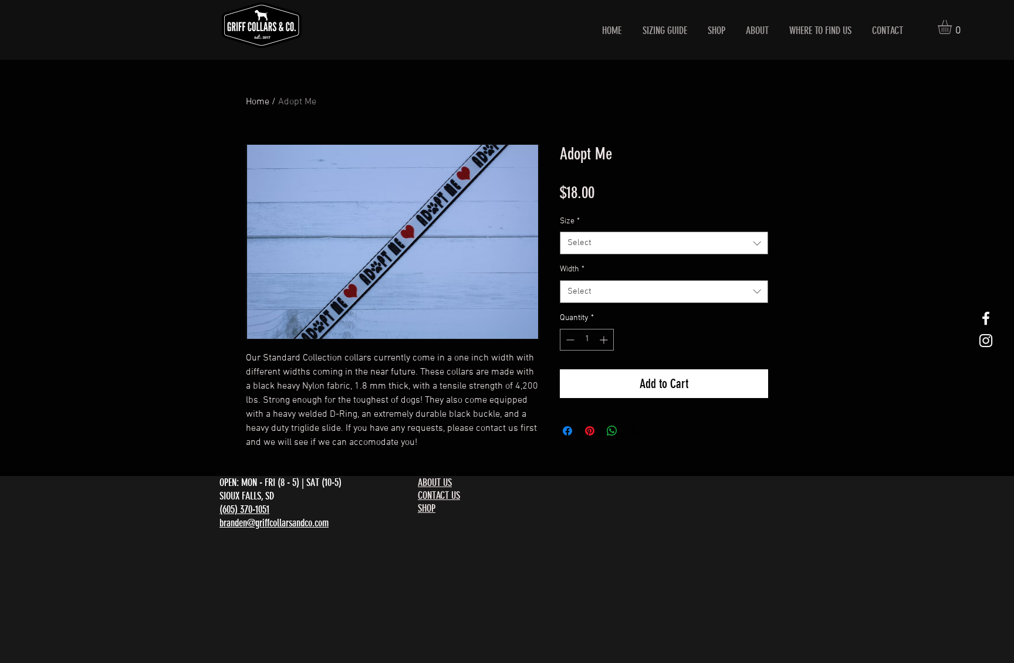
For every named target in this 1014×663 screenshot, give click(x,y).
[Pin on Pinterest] (590, 431)
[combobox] (664, 243)
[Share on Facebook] (567, 431)
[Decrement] (569, 339)
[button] (953, 27)
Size (570, 221)
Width (572, 269)
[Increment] (604, 339)
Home (257, 102)
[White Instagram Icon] (986, 340)
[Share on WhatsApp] (612, 431)
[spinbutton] (586, 339)
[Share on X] (634, 431)
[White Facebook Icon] (986, 318)
